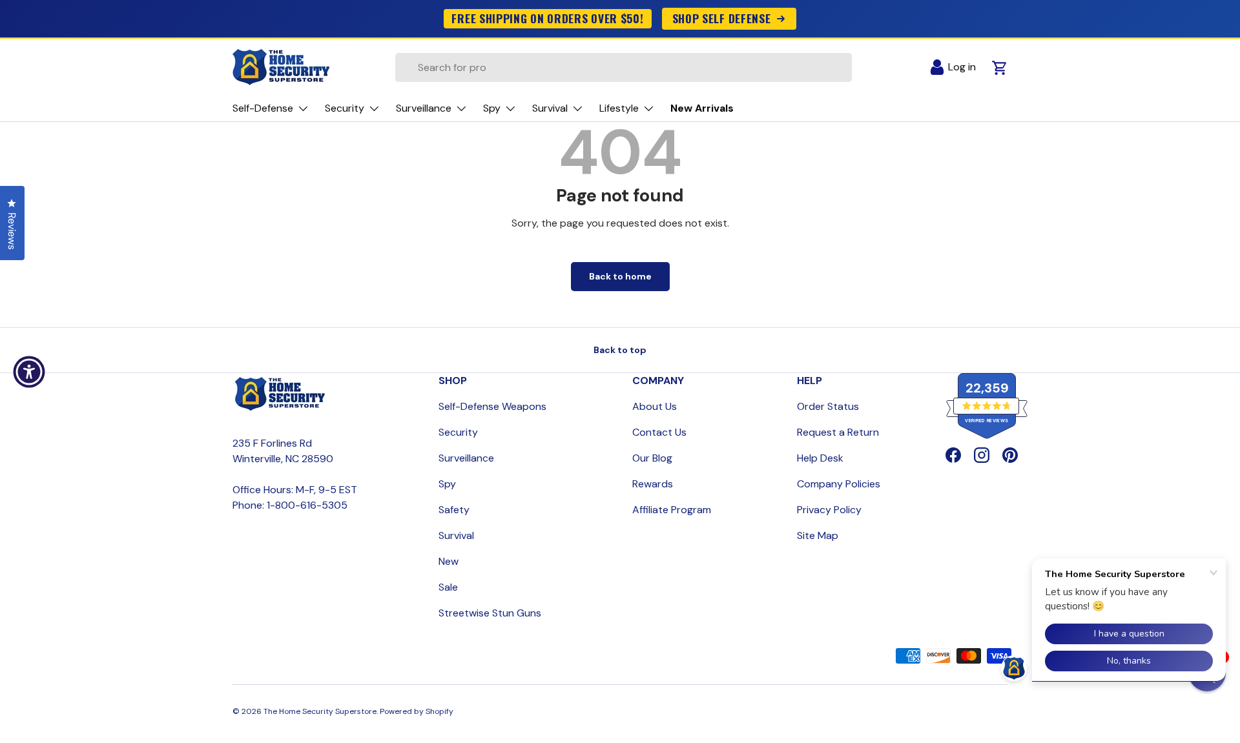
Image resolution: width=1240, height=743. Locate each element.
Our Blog (652, 458)
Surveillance (466, 458)
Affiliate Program (671, 509)
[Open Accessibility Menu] (29, 372)
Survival (456, 535)
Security (458, 432)
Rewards (652, 484)
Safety (454, 509)
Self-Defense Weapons (492, 406)
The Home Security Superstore (320, 711)
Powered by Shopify (416, 711)
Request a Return (838, 432)
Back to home (620, 276)
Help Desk (820, 458)
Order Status (828, 406)
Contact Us (659, 432)
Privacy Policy (829, 509)
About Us (654, 406)
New (449, 561)
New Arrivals (702, 108)
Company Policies (838, 484)
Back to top (620, 350)
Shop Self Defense (721, 18)
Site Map (817, 535)
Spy (447, 484)
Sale (448, 587)
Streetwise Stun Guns (490, 613)
